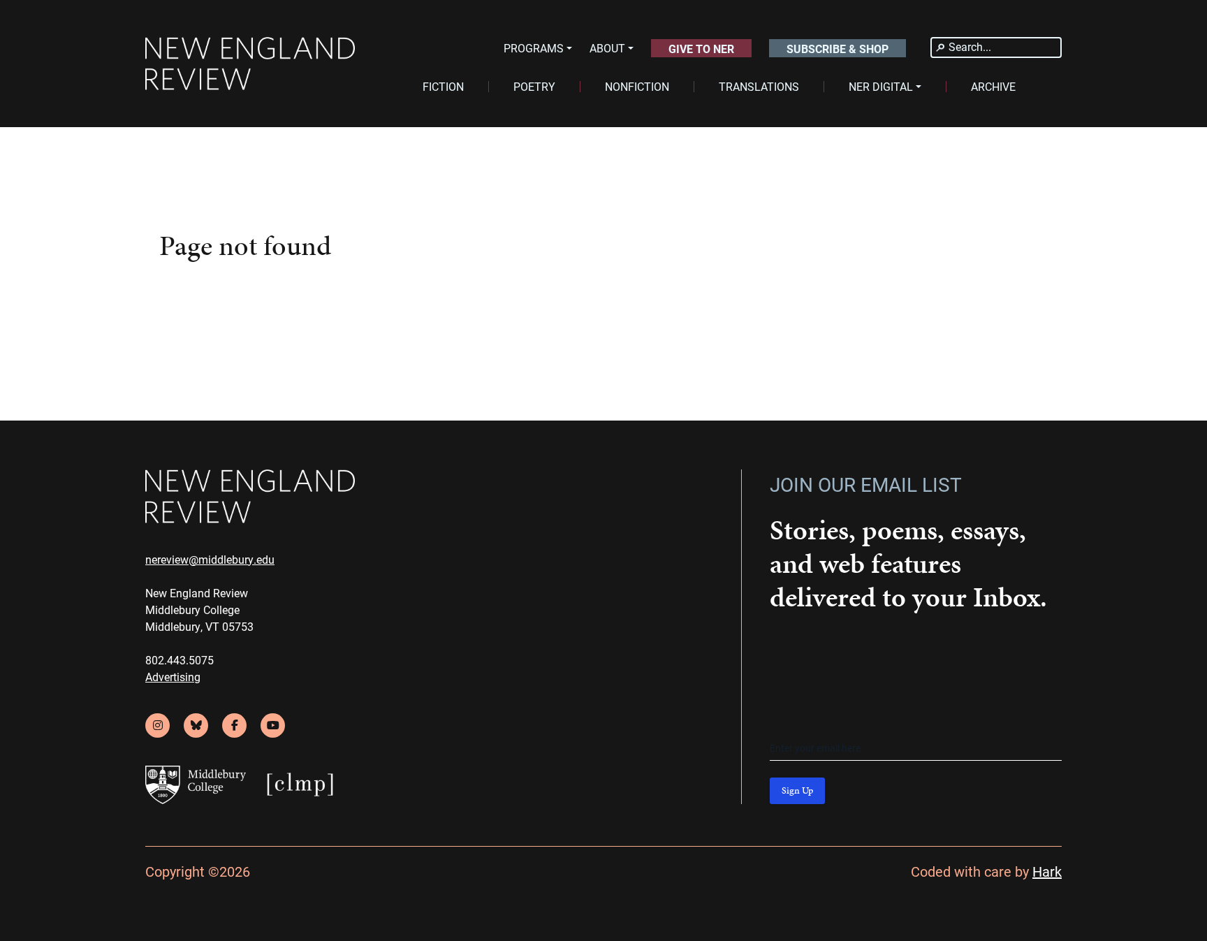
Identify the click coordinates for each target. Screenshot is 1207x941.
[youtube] (273, 725)
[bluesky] (196, 725)
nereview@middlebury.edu (210, 559)
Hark (1047, 871)
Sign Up (797, 790)
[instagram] (157, 725)
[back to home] (250, 64)
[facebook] (234, 725)
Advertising (172, 676)
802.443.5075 (179, 659)
